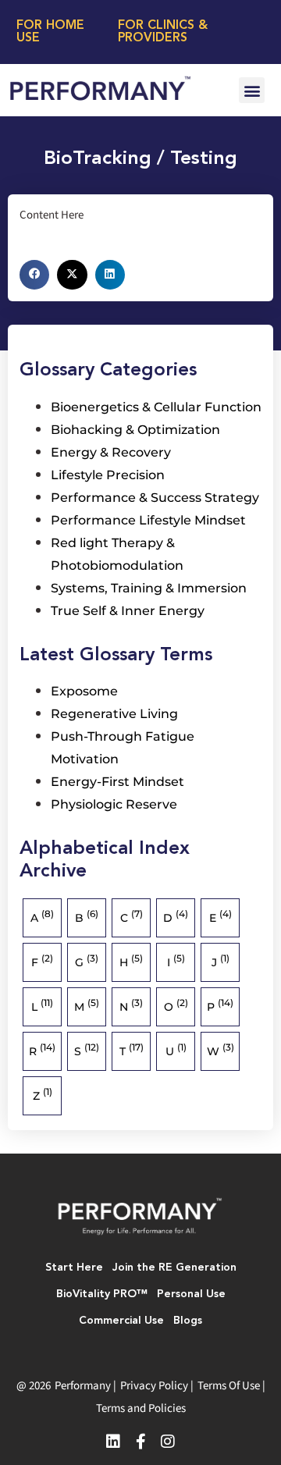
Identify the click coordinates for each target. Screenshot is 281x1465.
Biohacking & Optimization (135, 429)
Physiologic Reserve (114, 804)
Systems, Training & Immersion (149, 588)
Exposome (84, 691)
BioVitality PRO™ (102, 1294)
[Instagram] (168, 1441)
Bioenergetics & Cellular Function (156, 407)
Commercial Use (121, 1320)
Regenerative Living (114, 713)
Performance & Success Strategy (155, 497)
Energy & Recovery (111, 452)
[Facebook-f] (140, 1441)
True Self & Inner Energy (128, 610)
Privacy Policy (154, 1386)
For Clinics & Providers (163, 32)
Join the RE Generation (174, 1267)
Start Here (74, 1267)
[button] (252, 90)
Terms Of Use (228, 1386)
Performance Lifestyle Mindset (148, 520)
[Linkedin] (113, 1441)
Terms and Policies (141, 1408)
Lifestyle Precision (108, 475)
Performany (83, 1386)
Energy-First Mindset (117, 781)
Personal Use (191, 1294)
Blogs (187, 1320)
